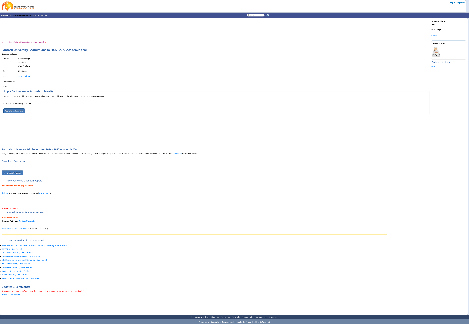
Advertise (273, 317)
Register (461, 2)
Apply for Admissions (14, 111)
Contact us (177, 153)
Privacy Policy (248, 317)
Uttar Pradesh (24, 76)
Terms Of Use (261, 317)
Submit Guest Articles (200, 317)
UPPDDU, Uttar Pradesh (12, 249)
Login (452, 2)
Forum (36, 15)
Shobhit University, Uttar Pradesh (16, 263)
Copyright (236, 317)
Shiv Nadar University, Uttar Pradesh (17, 267)
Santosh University (27, 221)
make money (44, 193)
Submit (5, 193)
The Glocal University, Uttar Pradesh (17, 252)
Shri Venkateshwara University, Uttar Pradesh (21, 256)
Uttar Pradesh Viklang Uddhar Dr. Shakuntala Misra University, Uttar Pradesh (34, 245)
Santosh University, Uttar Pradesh (16, 271)
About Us (215, 317)
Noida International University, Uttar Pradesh (21, 278)
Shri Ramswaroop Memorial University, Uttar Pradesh (24, 260)
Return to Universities (11, 294)
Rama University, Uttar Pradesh (15, 274)
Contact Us (225, 317)
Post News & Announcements (14, 228)
